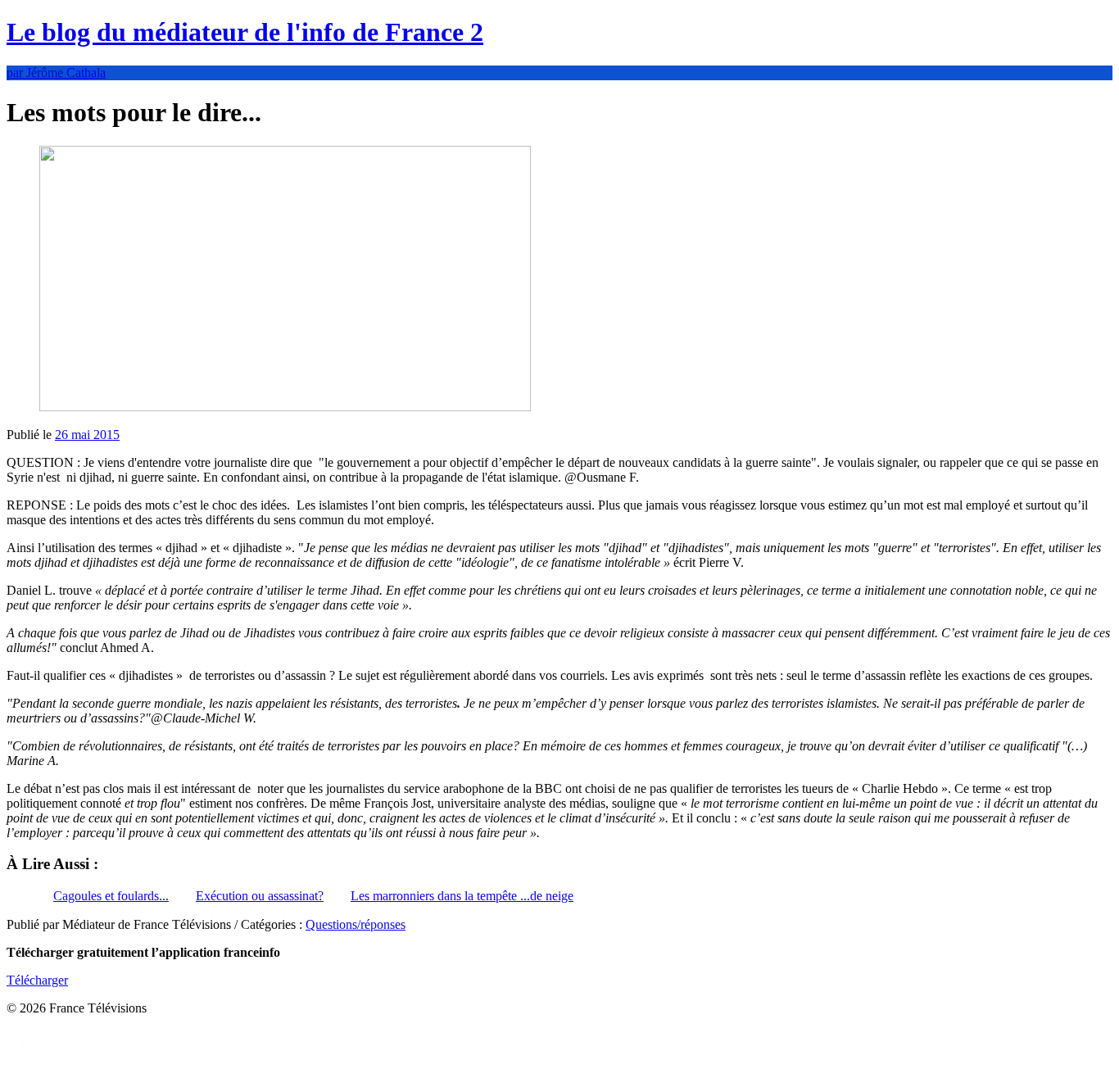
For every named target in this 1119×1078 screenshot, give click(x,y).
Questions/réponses (355, 924)
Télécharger (37, 980)
